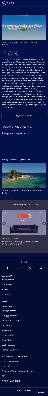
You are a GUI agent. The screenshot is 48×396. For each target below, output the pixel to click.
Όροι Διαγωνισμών (10, 361)
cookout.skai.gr (9, 345)
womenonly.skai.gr (10, 350)
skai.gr (5, 301)
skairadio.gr (7, 306)
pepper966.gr (8, 335)
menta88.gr (7, 330)
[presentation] (4, 223)
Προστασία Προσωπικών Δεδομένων (18, 371)
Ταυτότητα (6, 294)
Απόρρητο (41, 392)
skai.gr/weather (9, 311)
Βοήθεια (5, 289)
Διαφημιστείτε (8, 280)
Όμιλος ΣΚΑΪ (7, 276)
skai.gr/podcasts (9, 316)
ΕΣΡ (3, 376)
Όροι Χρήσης (7, 366)
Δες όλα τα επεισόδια (24, 116)
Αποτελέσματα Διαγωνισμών (14, 356)
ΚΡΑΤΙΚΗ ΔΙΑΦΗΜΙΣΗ (11, 381)
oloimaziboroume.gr (11, 321)
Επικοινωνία (7, 285)
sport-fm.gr (7, 325)
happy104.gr (7, 340)
